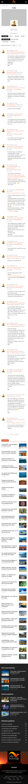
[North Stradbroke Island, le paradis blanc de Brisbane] (23, 518)
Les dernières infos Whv (7, 731)
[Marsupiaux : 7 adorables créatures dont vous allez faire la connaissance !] (5, 699)
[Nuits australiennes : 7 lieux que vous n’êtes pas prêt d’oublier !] (23, 547)
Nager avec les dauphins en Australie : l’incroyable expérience (8, 539)
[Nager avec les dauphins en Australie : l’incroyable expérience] (23, 539)
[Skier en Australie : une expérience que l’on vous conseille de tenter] (23, 605)
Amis (16, 36)
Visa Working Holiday (11, 73)
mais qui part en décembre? (13, 256)
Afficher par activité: (5, 45)
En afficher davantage (13, 211)
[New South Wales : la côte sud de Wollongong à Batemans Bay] (23, 620)
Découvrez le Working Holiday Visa (9, 726)
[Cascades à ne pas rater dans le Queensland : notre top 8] (23, 511)
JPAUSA (10, 779)
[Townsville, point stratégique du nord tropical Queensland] (23, 562)
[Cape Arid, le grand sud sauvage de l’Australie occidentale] (23, 613)
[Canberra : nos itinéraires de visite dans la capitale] (23, 576)
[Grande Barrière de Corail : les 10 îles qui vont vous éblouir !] (23, 532)
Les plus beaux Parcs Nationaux (9, 728)
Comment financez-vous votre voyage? (15, 286)
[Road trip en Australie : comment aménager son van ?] (23, 656)
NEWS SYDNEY (21, 189)
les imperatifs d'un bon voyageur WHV (15, 146)
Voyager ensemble (15, 53)
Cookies (20, 776)
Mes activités (6, 39)
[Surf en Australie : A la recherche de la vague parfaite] (23, 598)
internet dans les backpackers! (13, 351)
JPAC (14, 779)
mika (8, 50)
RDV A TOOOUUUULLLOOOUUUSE (15, 52)
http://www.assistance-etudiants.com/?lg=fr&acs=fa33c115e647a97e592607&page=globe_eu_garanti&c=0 (16, 177)
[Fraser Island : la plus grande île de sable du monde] (23, 446)
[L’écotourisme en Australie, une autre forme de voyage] (23, 583)
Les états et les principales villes (9, 735)
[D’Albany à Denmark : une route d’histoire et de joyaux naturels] (23, 569)
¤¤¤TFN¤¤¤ (19, 394)
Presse (22, 778)
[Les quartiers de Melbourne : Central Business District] (23, 496)
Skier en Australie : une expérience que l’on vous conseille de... (7, 605)
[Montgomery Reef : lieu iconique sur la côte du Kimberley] (23, 627)
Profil (10, 36)
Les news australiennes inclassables (10, 742)
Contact (17, 778)
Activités (5, 36)
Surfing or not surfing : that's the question (16, 419)
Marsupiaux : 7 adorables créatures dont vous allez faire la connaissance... (18, 699)
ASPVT (18, 779)
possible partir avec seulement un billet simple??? (15, 131)
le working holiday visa (12, 104)
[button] (26, 2)
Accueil (3, 5)
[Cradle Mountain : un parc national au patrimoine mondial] (23, 642)
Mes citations (14, 39)
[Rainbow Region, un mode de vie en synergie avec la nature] (23, 649)
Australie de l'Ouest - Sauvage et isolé (10, 733)
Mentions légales (7, 778)
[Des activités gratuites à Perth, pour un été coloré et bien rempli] (23, 555)
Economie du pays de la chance (9, 737)
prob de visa (20, 113)
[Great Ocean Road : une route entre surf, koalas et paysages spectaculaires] (23, 453)
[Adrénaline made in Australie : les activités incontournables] (23, 591)
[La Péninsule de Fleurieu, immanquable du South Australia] (23, 467)
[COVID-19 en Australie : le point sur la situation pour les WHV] (23, 503)
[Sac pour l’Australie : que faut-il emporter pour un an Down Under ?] (23, 525)
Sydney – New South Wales (15, 89)
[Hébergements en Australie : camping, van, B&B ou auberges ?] (23, 635)
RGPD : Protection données (11, 776)
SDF (18, 369)
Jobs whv (13, 396)
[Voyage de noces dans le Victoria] (23, 489)
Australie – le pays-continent (13, 193)
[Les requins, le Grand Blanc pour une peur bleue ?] (23, 475)
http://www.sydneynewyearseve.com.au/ (16, 276)
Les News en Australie (6, 724)
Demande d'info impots (12, 72)
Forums (23, 36)
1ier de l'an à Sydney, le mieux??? (14, 87)
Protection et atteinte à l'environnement (11, 740)
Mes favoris (5, 41)
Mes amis (13, 41)
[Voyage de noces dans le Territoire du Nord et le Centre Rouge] (23, 482)
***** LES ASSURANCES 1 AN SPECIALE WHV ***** (13, 167)
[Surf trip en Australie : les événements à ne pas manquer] (23, 460)
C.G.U (13, 778)
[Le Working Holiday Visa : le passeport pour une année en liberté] (5, 707)
